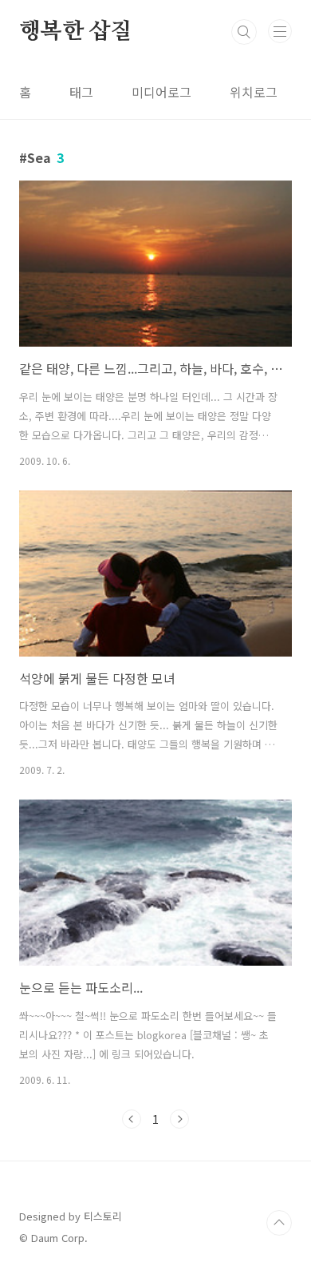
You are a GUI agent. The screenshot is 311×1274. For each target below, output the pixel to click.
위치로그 (254, 91)
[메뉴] (280, 31)
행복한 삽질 (75, 32)
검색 (244, 32)
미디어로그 (161, 91)
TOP (279, 1223)
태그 (81, 91)
